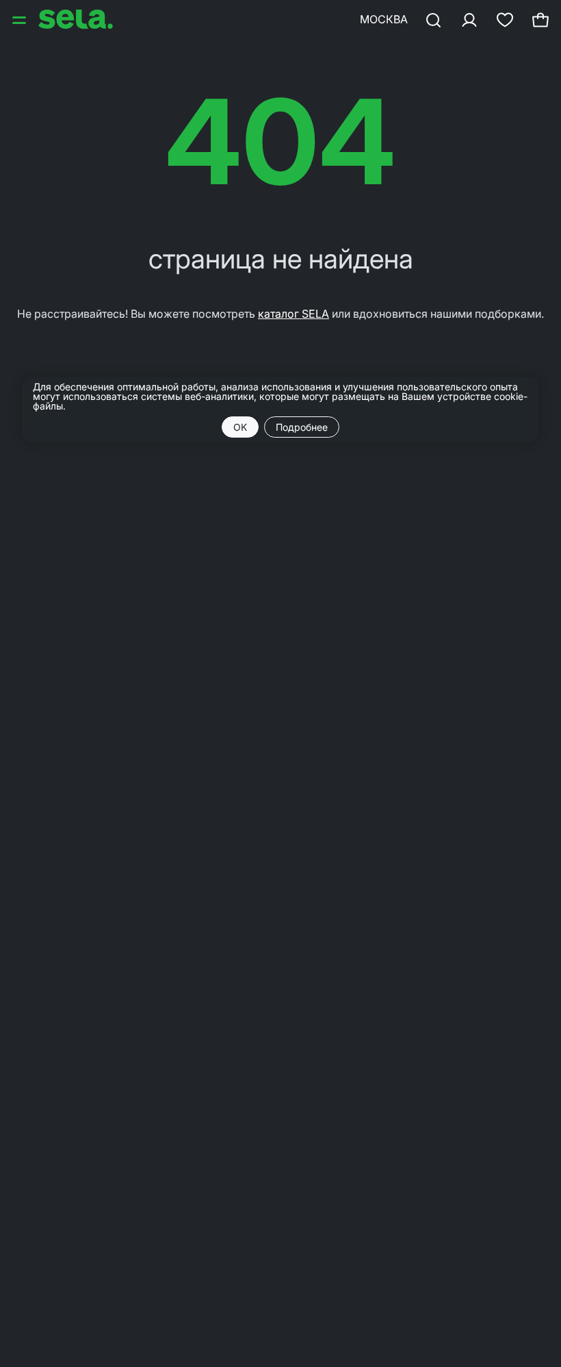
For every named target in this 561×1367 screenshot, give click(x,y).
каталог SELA (293, 314)
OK (240, 427)
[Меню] (20, 19)
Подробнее (302, 427)
